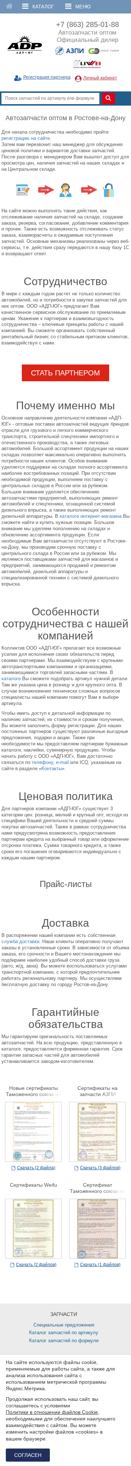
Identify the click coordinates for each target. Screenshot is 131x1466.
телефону (42, 762)
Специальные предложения (63, 1325)
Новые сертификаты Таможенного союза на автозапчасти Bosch (33, 1094)
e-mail (62, 762)
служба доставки (20, 941)
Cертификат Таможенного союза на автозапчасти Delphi (97, 1191)
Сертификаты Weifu (33, 1185)
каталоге (11, 678)
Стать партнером (65, 373)
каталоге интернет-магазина (91, 516)
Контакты (51, 768)
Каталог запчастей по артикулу (63, 1332)
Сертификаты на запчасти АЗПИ (98, 1091)
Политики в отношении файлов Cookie (52, 1412)
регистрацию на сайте (25, 138)
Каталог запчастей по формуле (64, 1340)
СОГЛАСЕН (27, 1455)
